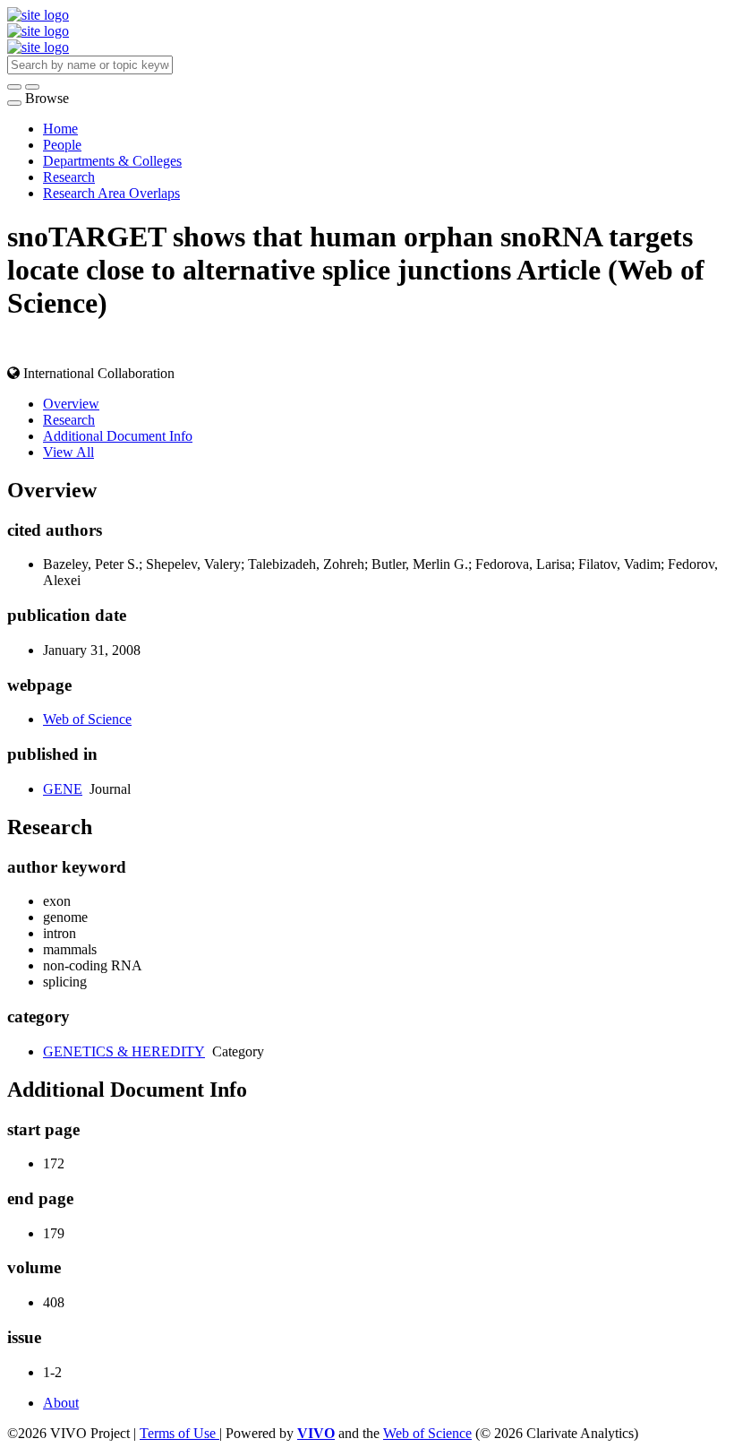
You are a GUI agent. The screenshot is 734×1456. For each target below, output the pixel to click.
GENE (62, 789)
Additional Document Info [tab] (117, 436)
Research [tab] (69, 419)
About (61, 1402)
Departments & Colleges (112, 160)
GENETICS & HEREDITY (124, 1051)
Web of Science (87, 719)
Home (60, 128)
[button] (14, 87)
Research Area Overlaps (111, 193)
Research (69, 177)
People (62, 144)
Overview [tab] (71, 403)
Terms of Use (179, 1433)
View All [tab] (68, 452)
